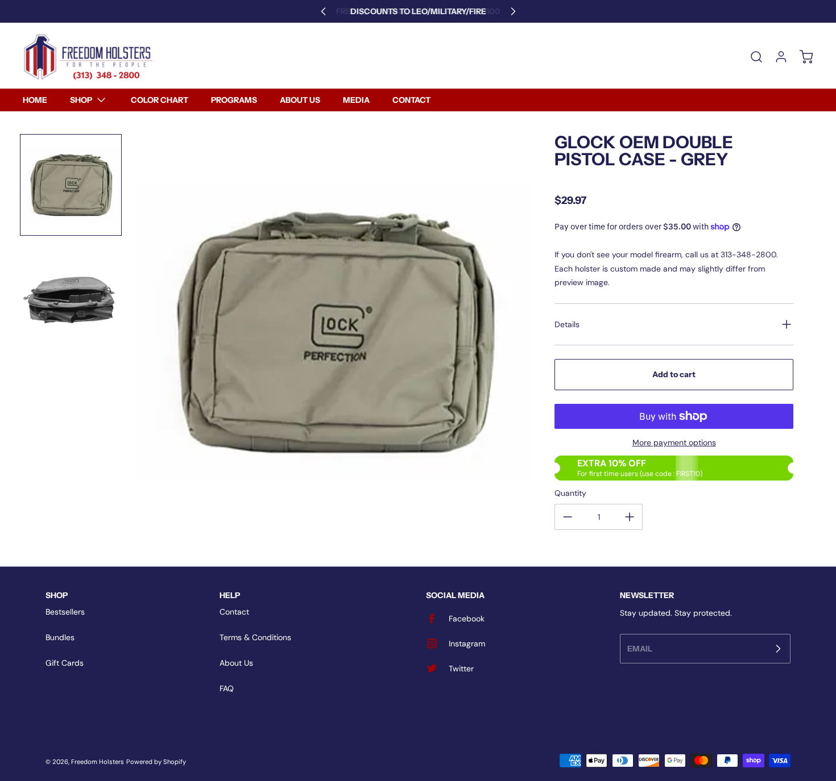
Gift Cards (64, 663)
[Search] (750, 56)
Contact (234, 612)
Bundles (60, 637)
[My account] (775, 56)
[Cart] (800, 56)
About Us (236, 663)
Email (639, 648)
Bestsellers (65, 612)
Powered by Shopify (156, 762)
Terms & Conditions (255, 637)
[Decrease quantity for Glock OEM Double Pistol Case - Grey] (567, 516)
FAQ (227, 688)
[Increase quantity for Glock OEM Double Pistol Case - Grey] (629, 516)
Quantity (570, 493)
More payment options (674, 442)
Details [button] (567, 324)
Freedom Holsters (97, 762)
